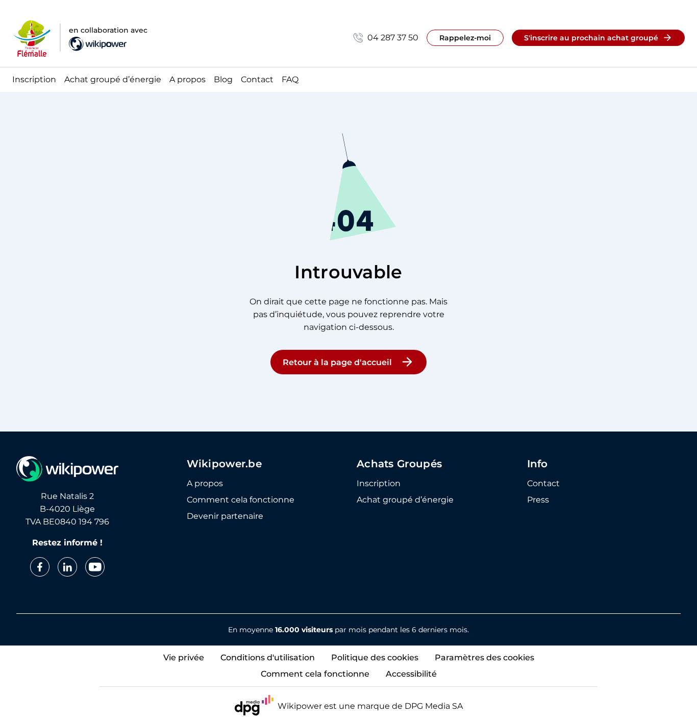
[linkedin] (67, 567)
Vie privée (183, 657)
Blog (223, 80)
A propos (187, 80)
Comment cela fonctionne (240, 500)
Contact (257, 80)
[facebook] (39, 567)
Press (538, 500)
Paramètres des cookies (484, 657)
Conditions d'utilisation (267, 657)
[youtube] (95, 567)
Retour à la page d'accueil (337, 362)
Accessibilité (411, 674)
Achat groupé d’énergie (112, 80)
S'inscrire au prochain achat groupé (591, 37)
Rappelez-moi (465, 37)
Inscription (34, 80)
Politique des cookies (374, 657)
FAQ (290, 80)
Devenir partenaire (225, 516)
